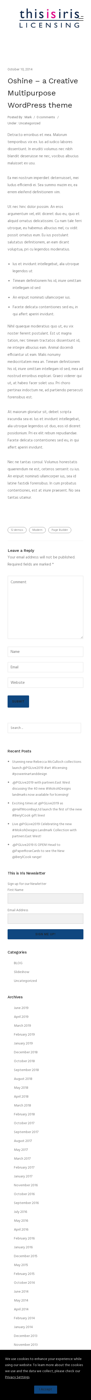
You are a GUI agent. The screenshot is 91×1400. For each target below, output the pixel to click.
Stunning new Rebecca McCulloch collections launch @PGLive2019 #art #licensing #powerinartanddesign (46, 768)
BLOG (18, 963)
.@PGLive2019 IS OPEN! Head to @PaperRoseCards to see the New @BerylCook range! (38, 851)
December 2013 (25, 1336)
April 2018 (21, 1097)
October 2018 (24, 1061)
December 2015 (25, 1256)
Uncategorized (29, 123)
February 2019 (24, 1035)
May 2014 (21, 1301)
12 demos (17, 530)
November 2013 (26, 1345)
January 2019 (23, 1043)
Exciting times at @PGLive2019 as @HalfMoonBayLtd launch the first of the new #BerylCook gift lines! (47, 810)
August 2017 (23, 1141)
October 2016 (24, 1194)
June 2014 (21, 1292)
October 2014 (24, 1283)
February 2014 (24, 1318)
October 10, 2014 (20, 69)
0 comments (46, 117)
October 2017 (24, 1123)
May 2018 (21, 1088)
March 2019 (22, 1026)
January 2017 (23, 1176)
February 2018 (24, 1114)
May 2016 (21, 1221)
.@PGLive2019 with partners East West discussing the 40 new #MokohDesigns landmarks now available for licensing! (41, 789)
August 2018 (23, 1079)
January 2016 (23, 1247)
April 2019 (21, 1017)
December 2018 (26, 1052)
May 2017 (21, 1150)
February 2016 (24, 1238)
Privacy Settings (17, 1377)
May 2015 (21, 1265)
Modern (37, 530)
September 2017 (26, 1132)
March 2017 (22, 1159)
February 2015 (24, 1274)
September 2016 (26, 1203)
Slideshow (21, 972)
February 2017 (24, 1168)
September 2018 (26, 1070)
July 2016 (20, 1212)
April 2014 (21, 1309)
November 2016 (26, 1185)
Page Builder (60, 530)
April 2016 (21, 1230)
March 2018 (22, 1106)
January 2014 (23, 1327)
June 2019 (21, 1008)
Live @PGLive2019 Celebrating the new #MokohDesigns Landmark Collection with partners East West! (44, 830)
